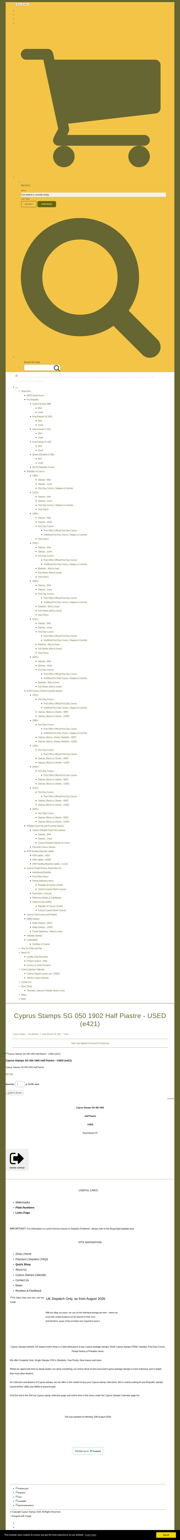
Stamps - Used (45, 484)
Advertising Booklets (41, 872)
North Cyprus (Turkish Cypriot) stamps (44, 691)
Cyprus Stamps (19, 1034)
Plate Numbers (24, 1207)
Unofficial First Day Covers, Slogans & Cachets (65, 534)
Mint (40, 408)
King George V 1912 (41, 429)
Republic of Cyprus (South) (50, 885)
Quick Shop (26, 986)
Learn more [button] (90, 1535)
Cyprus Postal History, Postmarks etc (44, 868)
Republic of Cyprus (35, 471)
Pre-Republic (33, 399)
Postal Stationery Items (43, 880)
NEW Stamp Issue (35, 395)
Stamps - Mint (44, 479)
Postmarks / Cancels (42, 893)
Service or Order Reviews (39, 965)
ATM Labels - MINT (41, 855)
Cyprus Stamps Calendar (32, 969)
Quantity (10, 1084)
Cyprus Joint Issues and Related (42, 914)
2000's (35, 581)
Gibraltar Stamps (34, 935)
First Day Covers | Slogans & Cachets (55, 488)
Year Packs (43, 509)
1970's (35, 492)
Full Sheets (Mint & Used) (50, 572)
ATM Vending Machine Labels (40, 851)
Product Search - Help (37, 961)
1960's (35, 475)
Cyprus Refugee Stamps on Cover (54, 842)
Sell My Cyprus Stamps (38, 978)
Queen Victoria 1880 (41, 404)
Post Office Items (40, 876)
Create (28, 1516)
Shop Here (26, 391)
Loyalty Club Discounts (37, 956)
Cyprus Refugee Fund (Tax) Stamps (49, 830)
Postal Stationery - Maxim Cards (47, 931)
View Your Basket (79, 1043)
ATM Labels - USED (41, 859)
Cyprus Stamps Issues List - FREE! (43, 973)
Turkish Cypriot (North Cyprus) (52, 889)
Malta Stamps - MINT (42, 923)
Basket (29, 204)
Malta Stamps (33, 918)
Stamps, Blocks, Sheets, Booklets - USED (57, 741)
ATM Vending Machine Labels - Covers (50, 864)
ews (19, 1285)
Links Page (22, 1212)
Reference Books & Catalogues (46, 897)
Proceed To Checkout (99, 1043)
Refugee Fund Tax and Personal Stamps (45, 826)
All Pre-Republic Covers (43, 467)
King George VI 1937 (41, 442)
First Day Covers (46, 526)
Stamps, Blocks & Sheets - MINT (53, 712)
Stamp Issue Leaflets (42, 902)
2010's (35, 619)
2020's (35, 657)
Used (40, 412)
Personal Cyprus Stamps (44, 847)
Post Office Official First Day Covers (60, 530)
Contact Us (26, 982)
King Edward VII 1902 (42, 416)
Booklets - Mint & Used (48, 568)
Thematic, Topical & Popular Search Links (46, 990)
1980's (35, 513)
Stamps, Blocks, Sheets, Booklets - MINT (57, 737)
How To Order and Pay (31, 948)
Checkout (46, 204)
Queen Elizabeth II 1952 (43, 454)
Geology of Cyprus (41, 944)
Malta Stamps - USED (42, 927)
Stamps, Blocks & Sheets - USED (53, 716)
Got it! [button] (166, 1535)
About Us (25, 952)
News (23, 994)
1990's (35, 543)
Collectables (32, 940)
